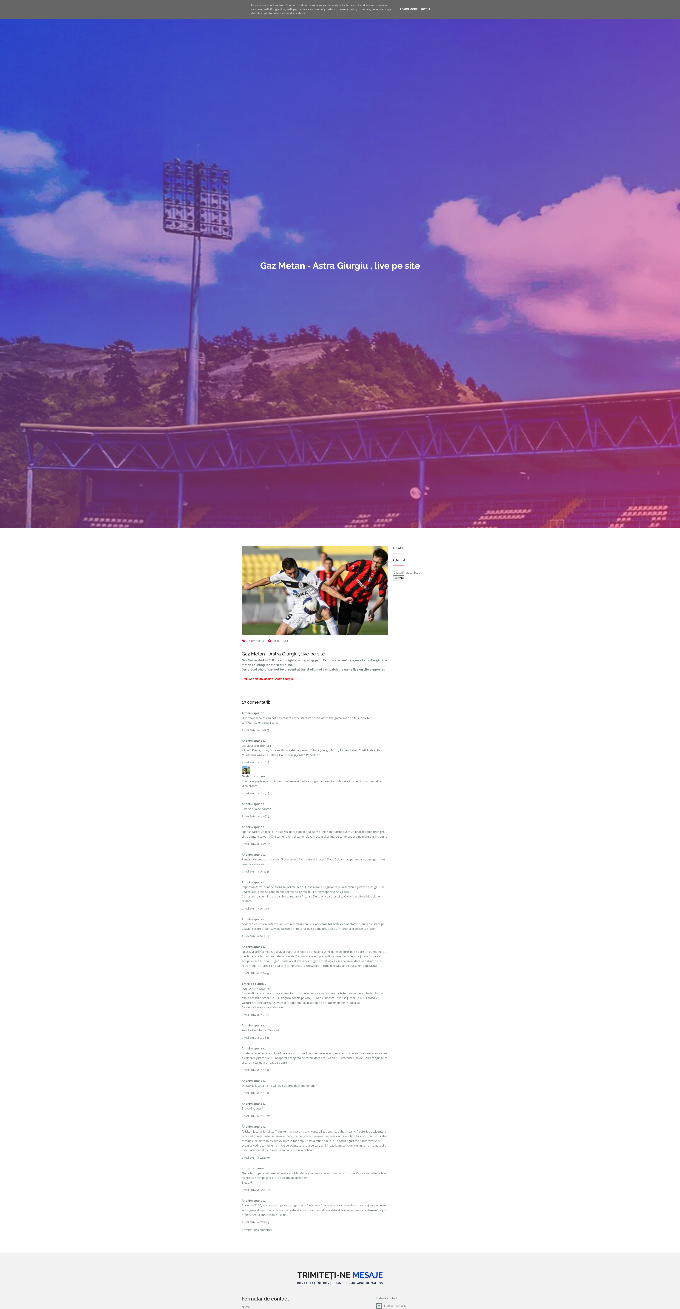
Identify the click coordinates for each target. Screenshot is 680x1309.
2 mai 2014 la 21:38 (254, 1093)
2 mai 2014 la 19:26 (254, 844)
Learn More (409, 9)
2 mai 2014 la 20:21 (254, 871)
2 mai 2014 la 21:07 (254, 973)
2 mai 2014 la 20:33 (254, 908)
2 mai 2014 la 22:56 (254, 1222)
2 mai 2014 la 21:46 (254, 1116)
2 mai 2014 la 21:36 (254, 1070)
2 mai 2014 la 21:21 (254, 1015)
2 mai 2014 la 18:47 (254, 793)
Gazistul (247, 776)
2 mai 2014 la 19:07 (254, 816)
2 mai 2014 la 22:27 (254, 1190)
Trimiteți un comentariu (257, 1230)
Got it (425, 9)
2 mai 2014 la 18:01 (254, 730)
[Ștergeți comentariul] (268, 730)
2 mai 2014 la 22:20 (254, 1157)
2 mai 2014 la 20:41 (254, 936)
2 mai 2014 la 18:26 (254, 762)
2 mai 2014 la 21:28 (254, 1037)
